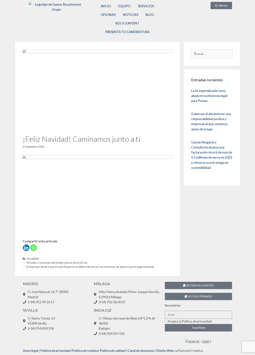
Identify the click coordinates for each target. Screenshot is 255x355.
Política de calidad (112, 351)
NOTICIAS (130, 15)
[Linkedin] (26, 247)
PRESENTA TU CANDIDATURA (127, 32)
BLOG (150, 15)
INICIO (106, 6)
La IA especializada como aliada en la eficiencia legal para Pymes (209, 96)
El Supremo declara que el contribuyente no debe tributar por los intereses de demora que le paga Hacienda (90, 266)
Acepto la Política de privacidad (190, 321)
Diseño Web (164, 351)
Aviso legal (30, 351)
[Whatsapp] (33, 247)
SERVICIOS (146, 6)
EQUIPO (124, 6)
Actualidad (33, 258)
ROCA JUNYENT (127, 23)
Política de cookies (85, 351)
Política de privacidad (55, 351)
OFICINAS (108, 15)
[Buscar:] (211, 54)
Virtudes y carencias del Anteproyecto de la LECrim (57, 262)
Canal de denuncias (141, 351)
